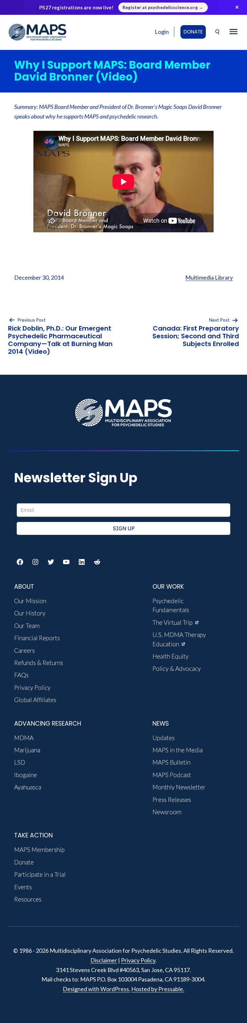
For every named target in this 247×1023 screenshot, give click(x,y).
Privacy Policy (138, 960)
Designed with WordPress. (96, 988)
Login (162, 31)
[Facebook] (20, 562)
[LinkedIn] (81, 562)
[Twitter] (51, 562)
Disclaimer (103, 960)
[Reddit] (97, 562)
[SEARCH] (218, 32)
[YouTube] (66, 562)
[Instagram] (35, 562)
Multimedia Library (209, 277)
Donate (193, 31)
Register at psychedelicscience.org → (163, 7)
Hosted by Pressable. (157, 988)
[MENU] (233, 32)
